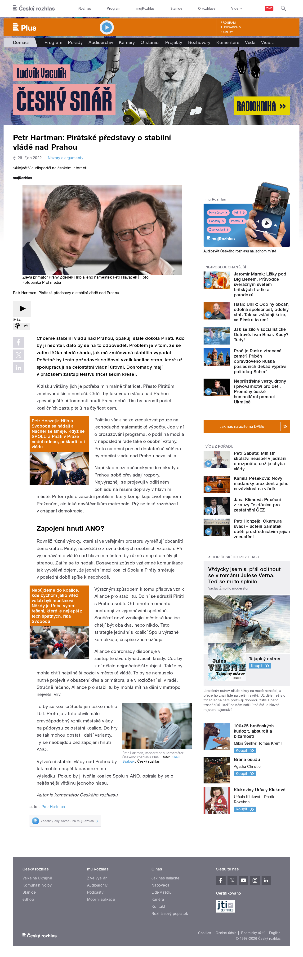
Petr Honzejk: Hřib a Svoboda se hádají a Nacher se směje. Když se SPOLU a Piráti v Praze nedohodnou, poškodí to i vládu (58, 433)
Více (268, 42)
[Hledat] (283, 8)
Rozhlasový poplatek (170, 913)
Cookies (204, 933)
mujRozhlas (145, 8)
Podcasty (95, 892)
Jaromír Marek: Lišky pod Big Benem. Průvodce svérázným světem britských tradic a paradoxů (260, 284)
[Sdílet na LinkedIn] (18, 367)
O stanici (150, 42)
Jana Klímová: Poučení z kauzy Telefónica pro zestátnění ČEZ (257, 504)
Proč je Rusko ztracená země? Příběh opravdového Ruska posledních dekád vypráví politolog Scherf (260, 361)
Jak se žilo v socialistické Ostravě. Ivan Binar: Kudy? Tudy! (261, 334)
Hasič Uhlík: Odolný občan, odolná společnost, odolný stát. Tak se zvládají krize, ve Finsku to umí (262, 312)
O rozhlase (206, 8)
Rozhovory (199, 42)
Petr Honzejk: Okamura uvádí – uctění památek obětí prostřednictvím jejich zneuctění (262, 529)
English (275, 933)
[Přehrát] (22, 309)
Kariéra (158, 899)
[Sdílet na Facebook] (18, 342)
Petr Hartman (53, 806)
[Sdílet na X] (18, 355)
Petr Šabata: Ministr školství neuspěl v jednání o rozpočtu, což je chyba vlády (260, 461)
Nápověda (160, 885)
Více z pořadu (219, 446)
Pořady (75, 42)
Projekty (174, 42)
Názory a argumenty (66, 158)
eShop (28, 899)
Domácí (21, 42)
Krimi (237, 212)
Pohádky (214, 221)
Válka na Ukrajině (37, 878)
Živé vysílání (217, 229)
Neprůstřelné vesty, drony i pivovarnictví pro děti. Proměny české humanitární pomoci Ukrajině (260, 391)
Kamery (227, 32)
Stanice (176, 8)
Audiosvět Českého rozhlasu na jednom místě (240, 251)
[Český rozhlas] (34, 8)
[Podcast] (17, 326)
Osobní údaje (226, 933)
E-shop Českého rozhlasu (232, 557)
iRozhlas (84, 8)
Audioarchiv (231, 27)
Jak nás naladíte (166, 878)
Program (113, 8)
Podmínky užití (252, 933)
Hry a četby (216, 212)
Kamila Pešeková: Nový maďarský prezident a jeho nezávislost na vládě (261, 483)
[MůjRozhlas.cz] (22, 178)
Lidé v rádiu (162, 892)
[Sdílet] (26, 326)
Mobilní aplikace (101, 899)
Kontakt (158, 906)
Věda (250, 42)
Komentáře (227, 42)
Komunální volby (37, 885)
